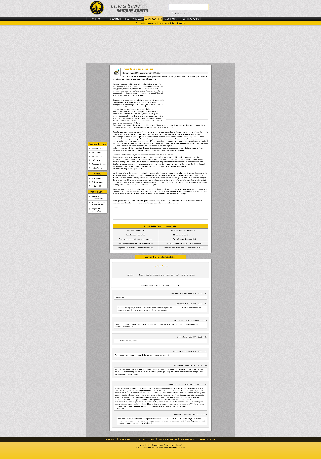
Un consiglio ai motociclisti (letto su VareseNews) (183, 243)
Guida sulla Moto (153, 19)
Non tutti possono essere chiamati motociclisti (135, 243)
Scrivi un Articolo (98, 182)
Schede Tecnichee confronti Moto (98, 203)
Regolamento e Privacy (160, 445)
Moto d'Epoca (97, 168)
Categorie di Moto (99, 164)
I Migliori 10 (96, 186)
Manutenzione (97, 156)
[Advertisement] (160, 44)
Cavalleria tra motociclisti (135, 235)
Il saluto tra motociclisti (135, 230)
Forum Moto (115, 19)
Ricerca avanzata (182, 13)
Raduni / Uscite (172, 19)
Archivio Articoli (97, 178)
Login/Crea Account (161, 266)
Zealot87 (134, 73)
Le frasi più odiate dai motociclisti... (183, 230)
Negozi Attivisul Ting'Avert (97, 209)
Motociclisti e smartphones (183, 235)
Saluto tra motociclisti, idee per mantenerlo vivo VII (183, 248)
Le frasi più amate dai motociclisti (183, 239)
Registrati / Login (134, 19)
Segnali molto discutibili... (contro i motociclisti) (135, 248)
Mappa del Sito (144, 445)
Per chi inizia (96, 152)
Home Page (96, 19)
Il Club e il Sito (97, 148)
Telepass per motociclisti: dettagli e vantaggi (135, 239)
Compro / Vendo (191, 19)
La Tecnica (96, 160)
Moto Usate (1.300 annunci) (97, 197)
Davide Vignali (163, 447)
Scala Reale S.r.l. (149, 447)
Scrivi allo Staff (176, 445)
